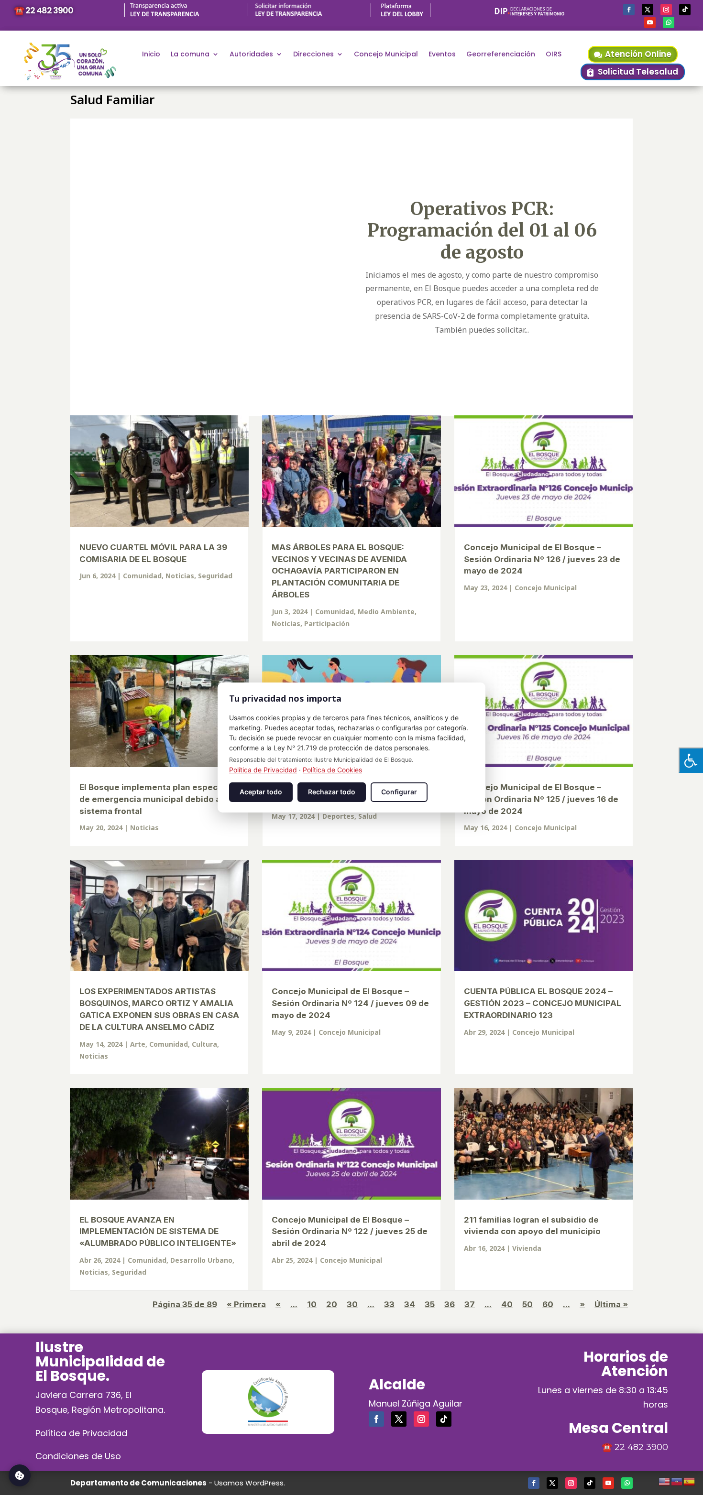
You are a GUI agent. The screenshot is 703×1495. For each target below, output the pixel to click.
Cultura (204, 1044)
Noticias (179, 575)
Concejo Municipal (386, 55)
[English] (665, 1480)
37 (469, 1304)
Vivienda (526, 1248)
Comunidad (142, 575)
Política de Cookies (332, 770)
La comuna (190, 55)
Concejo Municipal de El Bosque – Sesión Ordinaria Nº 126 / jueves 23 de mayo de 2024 (542, 559)
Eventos (442, 55)
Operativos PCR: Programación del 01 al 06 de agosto (482, 230)
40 (507, 1304)
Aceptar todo (261, 792)
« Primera (246, 1304)
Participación (327, 623)
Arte (137, 1044)
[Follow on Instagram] (666, 9)
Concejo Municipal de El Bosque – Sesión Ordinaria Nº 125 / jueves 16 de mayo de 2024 (541, 799)
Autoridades (251, 55)
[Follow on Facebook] (629, 9)
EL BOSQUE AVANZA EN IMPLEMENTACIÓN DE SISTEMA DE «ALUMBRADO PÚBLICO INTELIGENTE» (157, 1231)
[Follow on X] (647, 9)
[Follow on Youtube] (650, 22)
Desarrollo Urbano (201, 1260)
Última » (611, 1304)
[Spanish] (689, 1480)
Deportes (338, 816)
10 (312, 1304)
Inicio (151, 55)
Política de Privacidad (81, 1433)
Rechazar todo (331, 792)
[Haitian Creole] (677, 1480)
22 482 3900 (641, 1447)
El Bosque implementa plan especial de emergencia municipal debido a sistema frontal (153, 799)
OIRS (553, 55)
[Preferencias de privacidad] (20, 1475)
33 (389, 1304)
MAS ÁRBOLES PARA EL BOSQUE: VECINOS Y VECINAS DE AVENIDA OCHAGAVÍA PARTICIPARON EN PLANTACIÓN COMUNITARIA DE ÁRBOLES (339, 570)
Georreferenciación (500, 55)
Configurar (399, 792)
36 (449, 1304)
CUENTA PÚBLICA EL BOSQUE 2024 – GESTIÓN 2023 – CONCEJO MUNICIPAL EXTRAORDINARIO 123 (542, 1003)
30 (352, 1304)
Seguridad (215, 575)
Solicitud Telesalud (638, 71)
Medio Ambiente (386, 611)
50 (527, 1304)
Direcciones (313, 55)
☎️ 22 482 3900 (43, 10)
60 (547, 1304)
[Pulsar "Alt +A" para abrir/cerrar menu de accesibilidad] (691, 760)
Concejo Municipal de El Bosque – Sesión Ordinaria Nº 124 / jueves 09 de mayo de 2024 (350, 1003)
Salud (367, 816)
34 (409, 1304)
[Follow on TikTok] (685, 9)
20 (331, 1304)
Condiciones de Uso (78, 1456)
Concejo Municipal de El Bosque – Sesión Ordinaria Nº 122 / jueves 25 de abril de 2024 (350, 1231)
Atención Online (638, 54)
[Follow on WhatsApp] (668, 22)
